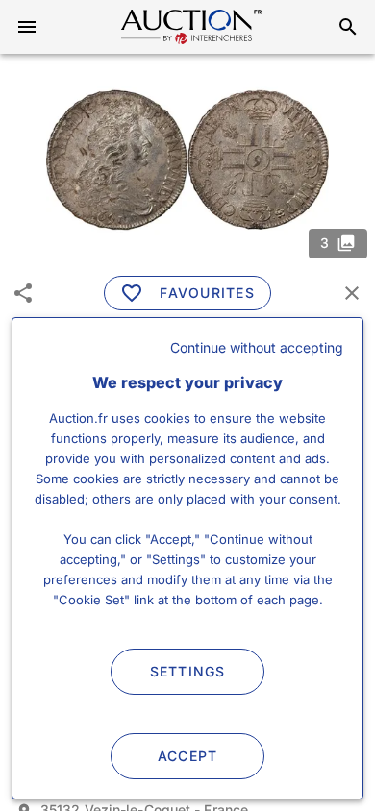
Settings (188, 671)
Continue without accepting (256, 347)
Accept (188, 756)
